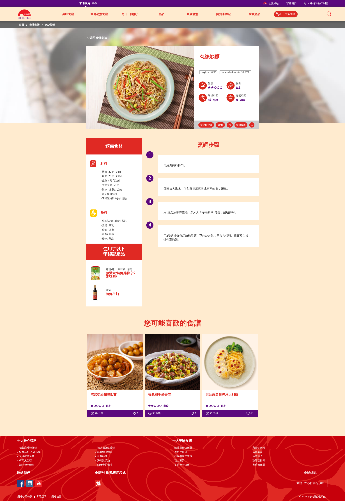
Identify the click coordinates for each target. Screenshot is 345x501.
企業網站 (274, 3)
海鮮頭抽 (102, 456)
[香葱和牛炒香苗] (172, 362)
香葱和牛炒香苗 (159, 394)
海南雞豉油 (103, 460)
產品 (161, 14)
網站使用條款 (24, 496)
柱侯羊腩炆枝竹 (183, 456)
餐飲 (94, 3)
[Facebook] (20, 483)
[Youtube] (38, 483)
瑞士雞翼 (179, 460)
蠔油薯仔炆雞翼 (183, 448)
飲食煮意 (192, 14)
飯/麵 (220, 125)
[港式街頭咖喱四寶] (115, 362)
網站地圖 (56, 496)
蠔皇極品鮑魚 (26, 465)
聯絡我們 (291, 3)
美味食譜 (68, 14)
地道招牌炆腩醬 (106, 448)
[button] (329, 13)
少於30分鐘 (206, 125)
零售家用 (84, 3)
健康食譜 (241, 125)
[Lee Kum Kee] (24, 16)
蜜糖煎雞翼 (258, 465)
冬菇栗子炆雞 (182, 465)
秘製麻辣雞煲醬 (28, 448)
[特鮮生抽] (114, 300)
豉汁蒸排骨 (258, 460)
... (252, 125)
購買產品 (254, 14)
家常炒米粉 (258, 448)
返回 (92, 37)
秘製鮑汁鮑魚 (104, 452)
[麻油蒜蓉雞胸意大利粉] (230, 362)
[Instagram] (29, 483)
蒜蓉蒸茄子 (258, 452)
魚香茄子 (257, 456)
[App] (98, 483)
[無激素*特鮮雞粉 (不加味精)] (114, 279)
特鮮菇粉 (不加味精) (30, 452)
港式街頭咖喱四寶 (104, 394)
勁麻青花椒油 (104, 465)
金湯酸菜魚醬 (26, 456)
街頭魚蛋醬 (25, 460)
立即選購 (290, 14)
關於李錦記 (223, 14)
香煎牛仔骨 (180, 452)
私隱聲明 (41, 496)
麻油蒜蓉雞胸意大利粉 (222, 394)
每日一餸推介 (130, 14)
